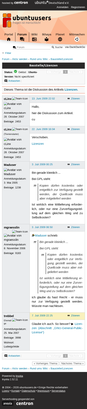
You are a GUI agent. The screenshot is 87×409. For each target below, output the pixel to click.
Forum (22, 34)
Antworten (14, 81)
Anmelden (62, 7)
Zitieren (75, 98)
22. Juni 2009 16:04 (43, 129)
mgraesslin (11, 227)
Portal (8, 34)
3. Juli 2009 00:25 (42, 164)
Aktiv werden (19, 59)
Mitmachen (77, 34)
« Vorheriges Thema (45, 363)
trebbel (9, 316)
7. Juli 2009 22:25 (42, 315)
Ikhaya (46, 34)
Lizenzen (71, 90)
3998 (18, 337)
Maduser (10, 165)
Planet (60, 34)
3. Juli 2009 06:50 (42, 227)
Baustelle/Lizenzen (62, 59)
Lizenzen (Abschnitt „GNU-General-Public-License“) (57, 328)
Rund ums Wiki (39, 59)
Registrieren (78, 7)
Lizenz (5, 390)
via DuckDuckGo (75, 47)
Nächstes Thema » (72, 363)
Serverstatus (58, 390)
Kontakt (15, 390)
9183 (18, 253)
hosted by (8, 3)
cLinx (8, 99)
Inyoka (19, 376)
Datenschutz (28, 390)
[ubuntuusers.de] (27, 21)
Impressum (43, 390)
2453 (18, 121)
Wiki (34, 34)
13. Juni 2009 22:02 (43, 98)
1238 (18, 187)
